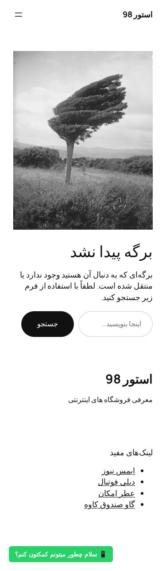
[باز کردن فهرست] (18, 14)
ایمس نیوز (118, 470)
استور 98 (138, 14)
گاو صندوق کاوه (109, 504)
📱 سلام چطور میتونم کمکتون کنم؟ (61, 554)
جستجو (47, 324)
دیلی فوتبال (116, 481)
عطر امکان (116, 493)
